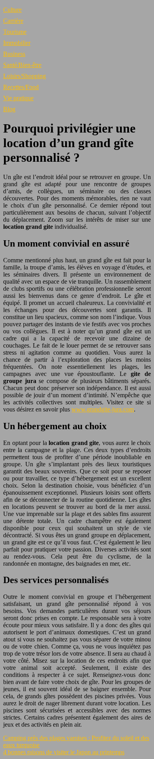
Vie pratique (18, 98)
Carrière (13, 20)
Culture (12, 9)
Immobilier (16, 42)
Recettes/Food (21, 87)
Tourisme (14, 31)
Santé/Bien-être (22, 65)
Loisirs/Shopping (24, 76)
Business (14, 53)
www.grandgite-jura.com (102, 409)
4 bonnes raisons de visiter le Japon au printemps (63, 752)
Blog (9, 109)
